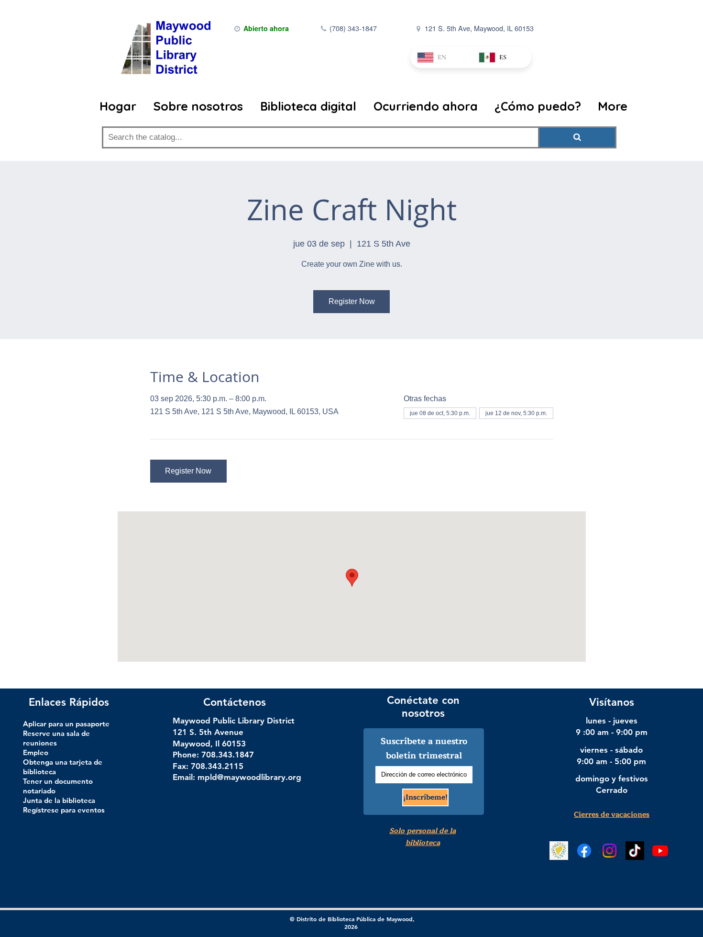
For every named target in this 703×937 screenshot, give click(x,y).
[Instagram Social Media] (609, 850)
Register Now (352, 301)
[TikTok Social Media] (635, 850)
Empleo (35, 752)
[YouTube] (660, 850)
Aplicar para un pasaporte (66, 723)
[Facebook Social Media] (584, 850)
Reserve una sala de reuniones (56, 738)
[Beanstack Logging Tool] (558, 850)
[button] (199, 106)
